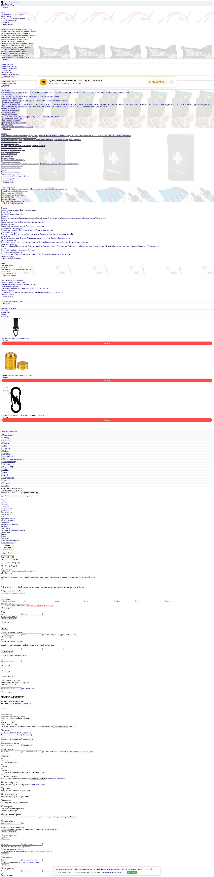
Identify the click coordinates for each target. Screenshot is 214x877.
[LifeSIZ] (4, 475)
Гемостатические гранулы (11, 140)
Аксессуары (43, 288)
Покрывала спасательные (23, 292)
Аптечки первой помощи (48, 136)
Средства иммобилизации (10, 152)
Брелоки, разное (64, 238)
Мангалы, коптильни (29, 254)
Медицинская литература (10, 172)
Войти (4, 618)
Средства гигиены (20, 250)
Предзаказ (107, 343)
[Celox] (4, 446)
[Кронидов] (5, 438)
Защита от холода (7, 290)
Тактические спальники (35, 226)
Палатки (4, 220)
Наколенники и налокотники (27, 288)
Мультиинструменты (8, 273)
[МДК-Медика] (7, 456)
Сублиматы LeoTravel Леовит (136, 105)
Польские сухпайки (89, 92)
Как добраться (14, 2)
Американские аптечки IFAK (84, 136)
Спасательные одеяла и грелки (12, 166)
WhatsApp (4, 733)
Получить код (6, 637)
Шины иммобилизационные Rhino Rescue (16, 37)
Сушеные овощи (7, 100)
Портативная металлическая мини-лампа (17, 375)
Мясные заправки (38, 96)
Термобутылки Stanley (9, 68)
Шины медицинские (9, 154)
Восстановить (27, 745)
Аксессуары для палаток (34, 222)
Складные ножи (7, 265)
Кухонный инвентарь (139, 246)
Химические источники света (12, 242)
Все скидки (5, 22)
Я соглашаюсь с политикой (28, 606)
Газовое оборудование (9, 232)
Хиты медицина (19, 18)
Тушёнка (27, 96)
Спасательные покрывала (11, 168)
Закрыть (4, 628)
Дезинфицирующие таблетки (11, 193)
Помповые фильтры (59, 189)
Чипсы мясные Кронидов (11, 121)
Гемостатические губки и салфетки (67, 140)
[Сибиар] (4, 470)
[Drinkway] (5, 483)
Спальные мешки (7, 224)
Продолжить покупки (61, 726)
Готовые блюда (6, 94)
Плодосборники (154, 246)
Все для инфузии (7, 156)
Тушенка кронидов (52, 96)
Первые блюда (6, 96)
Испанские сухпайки (105, 92)
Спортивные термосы (27, 218)
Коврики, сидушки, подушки (11, 228)
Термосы (20, 14)
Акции (3, 314)
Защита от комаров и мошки (12, 284)
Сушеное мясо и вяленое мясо (12, 119)
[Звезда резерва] (7, 478)
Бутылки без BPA (7, 197)
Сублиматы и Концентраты (11, 103)
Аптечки (4, 134)
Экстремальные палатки (10, 222)
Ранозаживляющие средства (11, 148)
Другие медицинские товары (11, 174)
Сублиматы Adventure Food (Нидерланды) (91, 105)
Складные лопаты (8, 269)
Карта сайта (5, 528)
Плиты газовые (20, 234)
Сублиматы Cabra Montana (11, 105)
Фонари (27, 242)
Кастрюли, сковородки (122, 246)
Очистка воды (6, 508)
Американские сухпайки (72, 92)
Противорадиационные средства (13, 150)
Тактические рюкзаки (28, 210)
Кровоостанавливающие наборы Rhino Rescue (18, 35)
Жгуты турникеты (7, 158)
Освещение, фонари (8, 240)
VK (30, 733)
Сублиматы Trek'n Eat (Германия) (40, 107)
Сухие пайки (5, 90)
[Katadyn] (5, 443)
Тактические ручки (8, 288)
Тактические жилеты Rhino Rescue (13, 49)
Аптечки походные (65, 136)
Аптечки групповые (123, 136)
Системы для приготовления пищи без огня (17, 127)
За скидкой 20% (28, 688)
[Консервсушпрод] (8, 462)
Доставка (4, 310)
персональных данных (31, 862)
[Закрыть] (171, 82)
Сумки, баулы (6, 212)
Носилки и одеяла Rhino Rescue (12, 41)
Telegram (25, 733)
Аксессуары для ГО (66, 234)
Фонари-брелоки (81, 242)
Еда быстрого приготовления (11, 98)
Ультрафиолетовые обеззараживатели (14, 191)
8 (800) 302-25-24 (7, 6)
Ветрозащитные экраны (49, 234)
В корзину (73, 726)
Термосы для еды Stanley (10, 74)
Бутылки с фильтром (8, 199)
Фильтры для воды (8, 187)
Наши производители (9, 431)
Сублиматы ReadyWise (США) (63, 105)
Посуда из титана (7, 256)
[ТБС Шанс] (6, 464)
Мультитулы (5, 271)
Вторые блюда (18, 96)
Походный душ (7, 250)
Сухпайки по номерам (37, 92)
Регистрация (6, 608)
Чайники (11, 246)
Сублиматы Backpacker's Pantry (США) (36, 105)
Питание (13, 14)
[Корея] (4, 472)
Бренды (4, 502)
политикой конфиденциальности (25, 496)
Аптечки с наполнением (105, 136)
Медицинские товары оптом (11, 301)
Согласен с (21, 496)
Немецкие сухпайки (121, 92)
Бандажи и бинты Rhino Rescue (12, 55)
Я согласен (132, 872)
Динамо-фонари (68, 242)
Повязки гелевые (38, 146)
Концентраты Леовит (116, 105)
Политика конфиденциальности (13, 530)
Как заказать (5, 522)
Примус (18, 254)
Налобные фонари (38, 242)
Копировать (27, 735)
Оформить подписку (30, 493)
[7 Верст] (4, 480)
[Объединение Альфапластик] (13, 459)
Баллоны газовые (33, 234)
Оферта (4, 526)
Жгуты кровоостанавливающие (13, 160)
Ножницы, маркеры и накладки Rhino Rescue (17, 43)
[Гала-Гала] (5, 448)
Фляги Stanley (6, 70)
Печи (40, 254)
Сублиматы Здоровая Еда (193, 105)
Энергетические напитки (10, 111)
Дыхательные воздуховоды (69, 164)
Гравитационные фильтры (41, 189)
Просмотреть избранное (55, 778)
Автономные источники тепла (38, 238)
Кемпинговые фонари (53, 242)
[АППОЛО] (5, 440)
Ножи (3, 263)
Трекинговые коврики (9, 230)
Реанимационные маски (49, 164)
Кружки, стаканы (49, 246)
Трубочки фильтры (8, 189)
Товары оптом (6, 512)
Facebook (12, 733)
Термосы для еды (54, 218)
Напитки (39, 117)
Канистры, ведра (86, 246)
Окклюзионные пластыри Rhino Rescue (15, 57)
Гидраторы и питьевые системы (12, 201)
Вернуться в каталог (38, 778)
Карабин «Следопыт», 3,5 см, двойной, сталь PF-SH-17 (23, 415)
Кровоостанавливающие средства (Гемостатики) (19, 138)
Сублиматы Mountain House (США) (66, 107)
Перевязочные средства (10, 144)
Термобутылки (41, 218)
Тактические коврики (44, 230)
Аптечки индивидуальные (28, 136)
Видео (3, 536)
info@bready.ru (6, 4)
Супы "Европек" (39, 100)
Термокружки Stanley (9, 66)
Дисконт (4, 12)
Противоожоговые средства (11, 142)
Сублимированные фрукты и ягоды (94, 107)
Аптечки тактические (9, 136)
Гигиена (4, 248)
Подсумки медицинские (10, 178)
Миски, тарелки (21, 246)
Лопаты (4, 267)
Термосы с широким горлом (72, 218)
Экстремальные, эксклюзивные (13, 226)
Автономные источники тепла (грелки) (49, 292)
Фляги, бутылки (99, 246)
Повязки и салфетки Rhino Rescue (13, 45)
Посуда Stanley (6, 72)
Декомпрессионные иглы (29, 164)
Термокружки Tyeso (8, 81)
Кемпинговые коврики (27, 230)
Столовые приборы (35, 246)
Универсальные (89, 218)
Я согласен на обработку (13, 862)
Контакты (4, 316)
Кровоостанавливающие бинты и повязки (37, 140)
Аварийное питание (8, 109)
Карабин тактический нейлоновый (15, 338)
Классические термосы (10, 218)
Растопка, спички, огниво (60, 254)
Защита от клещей (30, 284)
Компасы (23, 238)
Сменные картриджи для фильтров (13, 195)
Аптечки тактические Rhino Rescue (14, 51)
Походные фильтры (23, 189)
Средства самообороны (9, 286)
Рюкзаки (4, 208)
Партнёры (5, 538)
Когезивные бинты (8, 180)
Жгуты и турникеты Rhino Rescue (13, 53)
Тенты (22, 222)
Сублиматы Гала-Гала (174, 105)
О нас (3, 516)
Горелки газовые (7, 234)
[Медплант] (5, 454)
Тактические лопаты (23, 269)
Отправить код (7, 651)
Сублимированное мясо (157, 105)
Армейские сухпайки (9, 92)
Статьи (3, 534)
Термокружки (100, 218)
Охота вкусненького (8, 20)
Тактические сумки (8, 214)
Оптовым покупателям (9, 524)
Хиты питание (6, 18)
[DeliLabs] (5, 451)
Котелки (4, 246)
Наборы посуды (74, 246)
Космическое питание (9, 115)
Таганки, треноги (7, 254)
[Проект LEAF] (7, 467)
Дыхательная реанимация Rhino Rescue (15, 47)
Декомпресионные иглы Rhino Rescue (14, 39)
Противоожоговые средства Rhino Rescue (16, 29)
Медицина (5, 14)
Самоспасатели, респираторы (12, 280)
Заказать (5, 756)
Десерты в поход (7, 125)
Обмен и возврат (7, 520)
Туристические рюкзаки (10, 210)
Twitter (18, 733)
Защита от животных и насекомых (13, 282)
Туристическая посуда (9, 244)
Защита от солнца (7, 294)
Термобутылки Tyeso (8, 83)
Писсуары (31, 250)
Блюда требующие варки (23, 100)
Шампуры (46, 254)
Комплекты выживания (10, 238)
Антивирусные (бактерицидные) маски (15, 176)
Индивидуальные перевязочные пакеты (16, 146)
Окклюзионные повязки (10, 164)
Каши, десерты (6, 117)
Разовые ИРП (23, 92)
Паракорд (54, 238)
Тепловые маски (7, 292)
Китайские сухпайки (54, 92)
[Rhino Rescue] (7, 435)
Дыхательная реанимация (10, 162)
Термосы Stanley (7, 64)
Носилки (4, 170)
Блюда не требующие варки (57, 100)
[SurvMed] (5, 486)
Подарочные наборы (51, 117)
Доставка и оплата (8, 518)
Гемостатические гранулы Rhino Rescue (15, 33)
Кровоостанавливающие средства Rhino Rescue (18, 31)
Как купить (5, 312)
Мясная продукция (8, 113)
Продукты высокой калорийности (13, 123)
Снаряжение (5, 236)
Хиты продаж (6, 16)
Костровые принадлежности (11, 252)
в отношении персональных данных (39, 606)
